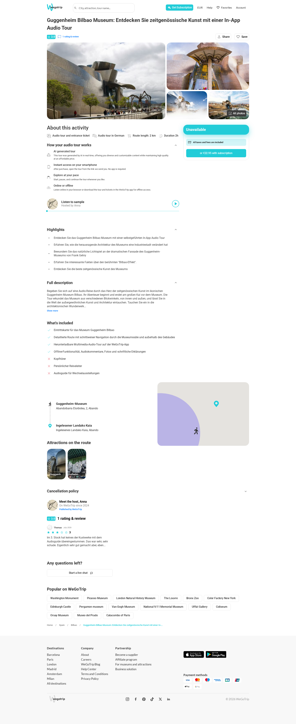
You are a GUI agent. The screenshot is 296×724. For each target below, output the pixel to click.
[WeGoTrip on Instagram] (127, 699)
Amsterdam (54, 674)
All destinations (56, 683)
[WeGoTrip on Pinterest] (144, 699)
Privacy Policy (90, 678)
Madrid (52, 669)
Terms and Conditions (94, 674)
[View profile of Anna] (52, 505)
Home (50, 625)
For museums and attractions (133, 664)
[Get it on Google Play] (216, 655)
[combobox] (105, 8)
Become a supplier (126, 654)
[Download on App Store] (193, 655)
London (51, 664)
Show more (52, 310)
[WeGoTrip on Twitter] (160, 699)
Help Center (88, 669)
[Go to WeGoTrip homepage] (58, 7)
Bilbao (74, 625)
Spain (62, 625)
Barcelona (53, 654)
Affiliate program (126, 659)
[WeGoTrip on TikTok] (152, 699)
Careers (86, 659)
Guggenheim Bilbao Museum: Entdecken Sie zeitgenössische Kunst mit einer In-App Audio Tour (123, 625)
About (85, 654)
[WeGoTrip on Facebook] (135, 699)
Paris (50, 659)
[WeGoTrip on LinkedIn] (168, 699)
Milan (50, 678)
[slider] (47, 211)
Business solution (125, 669)
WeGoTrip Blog (90, 664)
